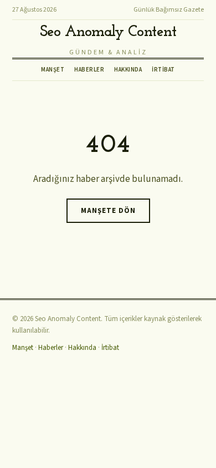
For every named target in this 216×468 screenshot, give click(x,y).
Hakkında (128, 69)
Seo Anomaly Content (108, 32)
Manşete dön (108, 211)
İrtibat (163, 69)
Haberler (89, 69)
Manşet (52, 69)
